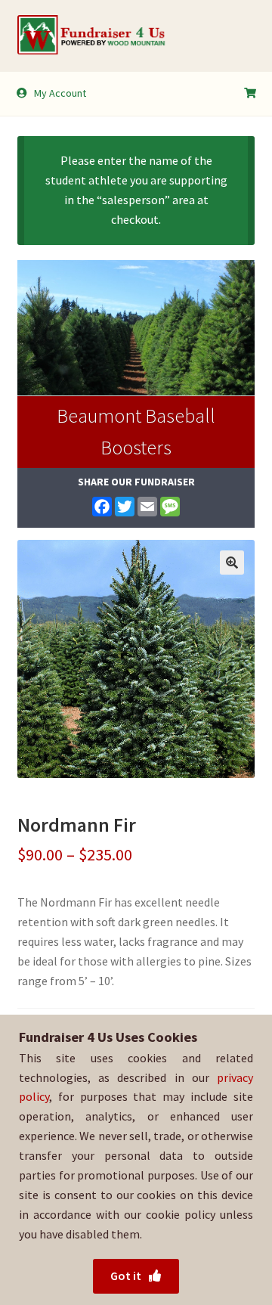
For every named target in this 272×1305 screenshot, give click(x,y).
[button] (232, 562)
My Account (60, 93)
